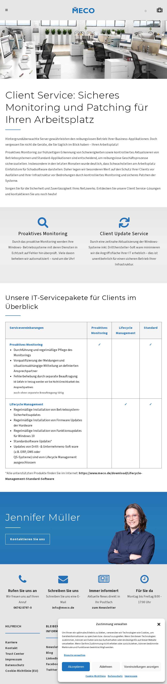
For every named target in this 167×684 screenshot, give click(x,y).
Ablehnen (106, 666)
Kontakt (11, 648)
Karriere (11, 642)
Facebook (53, 664)
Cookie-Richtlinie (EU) (21, 671)
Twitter (51, 670)
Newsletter (54, 647)
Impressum (131, 676)
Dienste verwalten (74, 655)
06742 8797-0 (22, 607)
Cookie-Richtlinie (96, 676)
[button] (159, 624)
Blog (49, 652)
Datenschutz (115, 676)
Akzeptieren (76, 666)
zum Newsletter (104, 607)
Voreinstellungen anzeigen (141, 666)
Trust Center (14, 654)
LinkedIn (52, 658)
